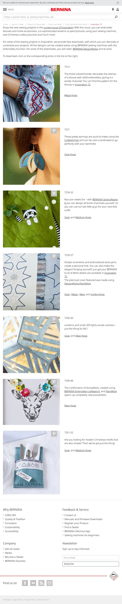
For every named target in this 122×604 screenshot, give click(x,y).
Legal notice (17, 599)
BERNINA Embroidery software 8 (82, 391)
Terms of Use (43, 599)
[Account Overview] (117, 9)
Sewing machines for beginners (82, 535)
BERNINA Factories (15, 561)
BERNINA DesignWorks (85, 49)
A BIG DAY (10, 515)
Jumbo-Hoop (98, 294)
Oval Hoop (70, 154)
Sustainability (12, 527)
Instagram (50, 583)
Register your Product (76, 523)
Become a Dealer (14, 557)
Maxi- (82, 294)
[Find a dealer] (113, 9)
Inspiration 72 (82, 84)
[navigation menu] (5, 9)
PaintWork (111, 391)
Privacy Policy (30, 599)
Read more (89, 2)
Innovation (11, 523)
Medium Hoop (83, 217)
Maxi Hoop (81, 335)
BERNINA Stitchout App (77, 531)
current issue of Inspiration (58, 27)
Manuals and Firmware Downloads (84, 519)
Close (117, 2)
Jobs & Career (12, 548)
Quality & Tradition (15, 519)
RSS (41, 583)
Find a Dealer (72, 527)
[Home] (61, 9)
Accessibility (11, 531)
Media (8, 553)
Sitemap (6, 599)
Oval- (67, 217)
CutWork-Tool (71, 140)
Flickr (33, 583)
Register (69, 564)
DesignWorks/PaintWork (77, 283)
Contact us (70, 515)
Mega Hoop (70, 95)
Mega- (74, 294)
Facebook (25, 583)
